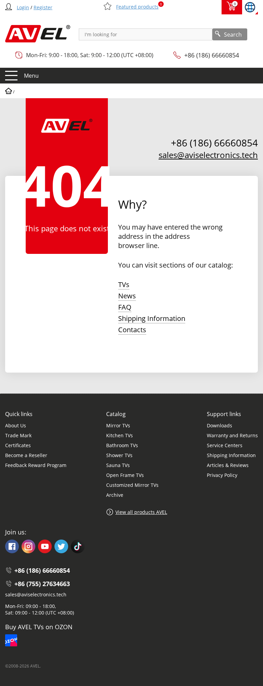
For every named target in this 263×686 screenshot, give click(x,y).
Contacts (132, 329)
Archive (114, 495)
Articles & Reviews (228, 465)
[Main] (8, 92)
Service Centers (224, 445)
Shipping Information (151, 318)
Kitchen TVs (119, 435)
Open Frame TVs (125, 475)
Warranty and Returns (232, 435)
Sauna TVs (118, 465)
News (127, 295)
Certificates (18, 445)
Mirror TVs (118, 425)
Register (43, 7)
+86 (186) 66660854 (211, 55)
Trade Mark (18, 435)
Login (23, 7)
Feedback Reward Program (35, 465)
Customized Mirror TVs (132, 485)
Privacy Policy (222, 475)
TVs (123, 284)
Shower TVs (119, 455)
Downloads (219, 425)
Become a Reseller (26, 455)
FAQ (125, 307)
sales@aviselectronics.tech (208, 154)
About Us (15, 425)
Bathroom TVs (122, 445)
